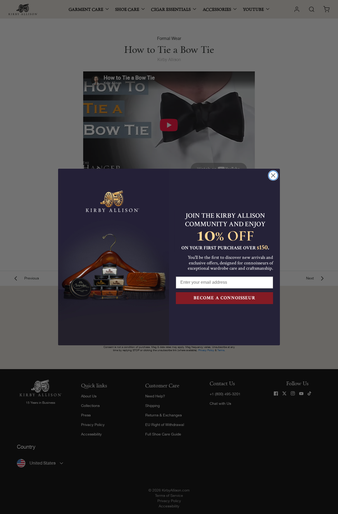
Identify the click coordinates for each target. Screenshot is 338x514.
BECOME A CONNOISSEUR (224, 298)
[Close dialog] (273, 175)
